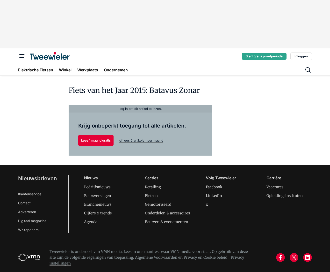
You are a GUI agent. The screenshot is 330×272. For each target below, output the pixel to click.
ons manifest (148, 251)
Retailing (153, 187)
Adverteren (27, 212)
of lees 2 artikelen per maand (141, 140)
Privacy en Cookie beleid (205, 257)
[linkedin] (307, 257)
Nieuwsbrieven (37, 178)
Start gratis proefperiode (264, 56)
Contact (24, 203)
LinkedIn (214, 195)
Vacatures (274, 187)
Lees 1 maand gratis (96, 140)
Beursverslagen (97, 195)
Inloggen (301, 56)
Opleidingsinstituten (284, 195)
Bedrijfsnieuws (97, 187)
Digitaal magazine (32, 221)
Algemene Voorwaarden (156, 257)
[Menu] (22, 56)
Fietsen (151, 195)
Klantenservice (29, 194)
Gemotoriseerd (158, 204)
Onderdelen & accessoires (167, 213)
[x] (294, 257)
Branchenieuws (97, 204)
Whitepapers (28, 230)
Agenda (90, 221)
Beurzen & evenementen (166, 221)
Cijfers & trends (98, 213)
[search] (308, 70)
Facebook (214, 187)
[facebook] (280, 257)
